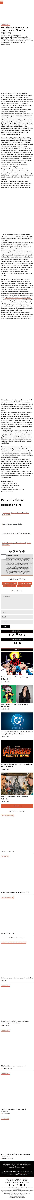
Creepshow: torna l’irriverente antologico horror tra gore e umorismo (15, 1022)
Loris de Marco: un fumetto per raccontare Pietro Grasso (15, 1155)
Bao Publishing (25, 583)
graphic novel (24, 586)
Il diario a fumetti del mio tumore (13, 942)
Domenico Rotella (7, 1068)
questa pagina (23, 1173)
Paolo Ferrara (6, 1025)
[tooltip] (10, 551)
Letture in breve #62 (7, 851)
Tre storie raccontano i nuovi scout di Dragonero (13, 1110)
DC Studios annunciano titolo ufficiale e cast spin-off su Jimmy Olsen (17, 733)
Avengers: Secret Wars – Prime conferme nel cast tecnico (17, 765)
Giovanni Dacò (6, 1113)
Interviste (5, 856)
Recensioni (5, 24)
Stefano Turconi (9, 583)
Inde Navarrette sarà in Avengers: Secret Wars (14, 705)
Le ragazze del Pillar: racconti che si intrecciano (16, 533)
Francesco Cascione (7, 1158)
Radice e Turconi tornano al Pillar (12, 524)
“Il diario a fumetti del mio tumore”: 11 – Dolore (17, 978)
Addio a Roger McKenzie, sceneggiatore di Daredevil (17, 678)
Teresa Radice (9, 586)
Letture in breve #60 (7, 933)
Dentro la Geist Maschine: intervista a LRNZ (15, 892)
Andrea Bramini (17, 35)
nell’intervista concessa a (18, 298)
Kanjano (4, 980)
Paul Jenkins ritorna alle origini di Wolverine (14, 798)
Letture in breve (7, 815)
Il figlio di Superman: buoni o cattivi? (13, 1066)
